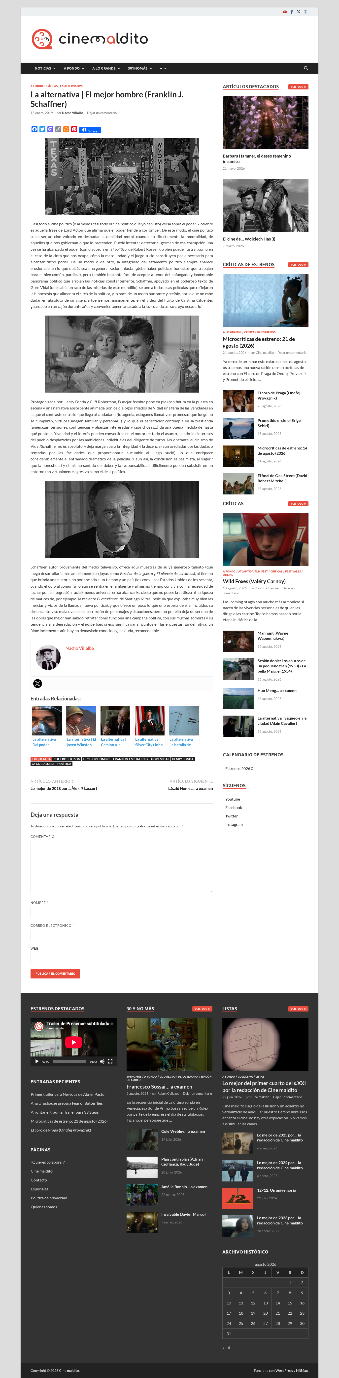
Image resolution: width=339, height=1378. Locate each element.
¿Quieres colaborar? (48, 1162)
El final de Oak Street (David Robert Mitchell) (282, 478)
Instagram (234, 824)
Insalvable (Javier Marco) (183, 1214)
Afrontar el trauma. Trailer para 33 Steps (65, 1112)
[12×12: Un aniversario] (237, 1190)
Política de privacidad (49, 1197)
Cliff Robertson (67, 759)
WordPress (284, 1370)
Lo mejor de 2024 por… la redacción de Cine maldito (280, 1165)
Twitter (231, 815)
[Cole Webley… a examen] (142, 1131)
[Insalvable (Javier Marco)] (142, 1214)
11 (241, 1302)
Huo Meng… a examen (277, 690)
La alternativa (71, 86)
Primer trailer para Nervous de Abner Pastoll (68, 1094)
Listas (260, 1076)
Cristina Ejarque (267, 588)
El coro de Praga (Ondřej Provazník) (61, 1130)
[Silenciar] (102, 1061)
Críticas (52, 86)
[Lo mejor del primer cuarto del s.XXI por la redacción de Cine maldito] (265, 1020)
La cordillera (43, 764)
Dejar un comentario (102, 113)
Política (64, 764)
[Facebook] (292, 11)
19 (253, 1313)
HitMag (302, 1370)
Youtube (232, 799)
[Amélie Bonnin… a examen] (142, 1187)
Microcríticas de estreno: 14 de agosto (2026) (282, 450)
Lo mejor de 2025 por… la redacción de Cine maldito (280, 1137)
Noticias (43, 68)
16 (302, 1302)
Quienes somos (44, 1206)
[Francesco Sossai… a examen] (170, 1020)
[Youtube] (285, 11)
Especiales (39, 1188)
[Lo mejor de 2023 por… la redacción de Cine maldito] (237, 1218)
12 (253, 1302)
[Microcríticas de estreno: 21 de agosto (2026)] (265, 301)
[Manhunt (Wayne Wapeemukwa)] (238, 633)
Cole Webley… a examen (183, 1131)
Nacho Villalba (72, 113)
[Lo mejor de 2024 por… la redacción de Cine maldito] (237, 1163)
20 (265, 1313)
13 (265, 1302)
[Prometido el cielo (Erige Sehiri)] (238, 420)
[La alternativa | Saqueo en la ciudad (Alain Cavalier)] (238, 718)
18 (241, 1313)
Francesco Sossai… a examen (159, 1086)
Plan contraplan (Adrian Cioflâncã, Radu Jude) (182, 1162)
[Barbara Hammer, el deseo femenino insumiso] (265, 122)
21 (277, 1313)
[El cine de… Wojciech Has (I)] (265, 205)
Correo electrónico (52, 926)
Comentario (44, 837)
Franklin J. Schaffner (130, 759)
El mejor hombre (96, 759)
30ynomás (137, 68)
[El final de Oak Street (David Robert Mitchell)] (238, 476)
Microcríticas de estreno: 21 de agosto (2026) (69, 1121)
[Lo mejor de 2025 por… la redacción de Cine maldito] (237, 1135)
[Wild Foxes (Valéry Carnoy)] (265, 540)
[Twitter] (299, 11)
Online (228, 574)
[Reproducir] (36, 1061)
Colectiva (245, 1076)
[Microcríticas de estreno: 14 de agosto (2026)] (238, 448)
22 (290, 1313)
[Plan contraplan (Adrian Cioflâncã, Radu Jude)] (142, 1159)
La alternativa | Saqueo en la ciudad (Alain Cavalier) (282, 721)
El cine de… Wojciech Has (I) (249, 239)
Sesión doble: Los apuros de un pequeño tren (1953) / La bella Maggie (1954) (282, 665)
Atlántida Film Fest (253, 571)
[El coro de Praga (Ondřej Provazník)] (238, 393)
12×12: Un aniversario (276, 1190)
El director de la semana (179, 1076)
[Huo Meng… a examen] (238, 691)
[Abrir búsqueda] (306, 68)
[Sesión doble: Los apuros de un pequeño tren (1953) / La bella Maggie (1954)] (238, 661)
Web (34, 948)
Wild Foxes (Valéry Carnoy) (254, 581)
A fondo (72, 68)
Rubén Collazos (168, 1093)
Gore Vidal (160, 759)
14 (277, 1302)
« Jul (226, 1347)
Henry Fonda (183, 759)
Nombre (39, 903)
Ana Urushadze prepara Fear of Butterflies (67, 1103)
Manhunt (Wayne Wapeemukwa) (273, 636)
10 (229, 1302)
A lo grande (103, 68)
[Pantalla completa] (110, 1061)
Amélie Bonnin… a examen (184, 1186)
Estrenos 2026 (237, 768)
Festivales (293, 571)
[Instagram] (305, 11)
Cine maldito (265, 353)
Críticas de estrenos (259, 332)
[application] (74, 1042)
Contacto (39, 1179)
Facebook (233, 807)
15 (290, 1302)
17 (229, 1313)
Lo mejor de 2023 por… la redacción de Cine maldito (280, 1220)
